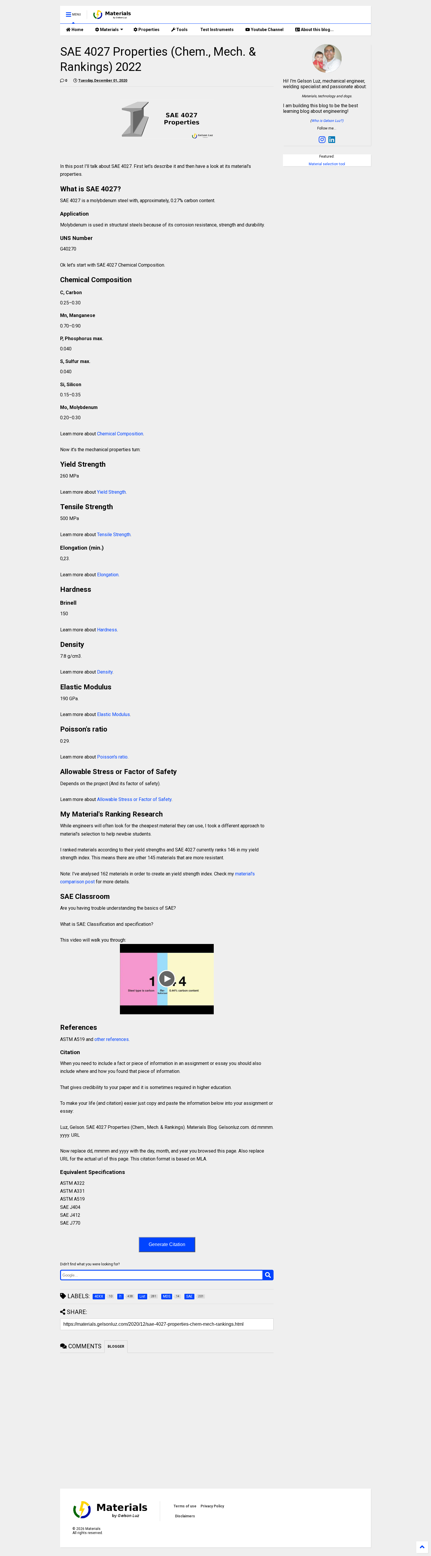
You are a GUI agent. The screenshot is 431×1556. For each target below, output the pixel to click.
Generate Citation (167, 1244)
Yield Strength (111, 492)
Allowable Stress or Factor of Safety (134, 799)
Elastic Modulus (113, 714)
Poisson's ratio (112, 757)
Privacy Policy (212, 1506)
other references (111, 1039)
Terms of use (185, 1506)
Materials (109, 29)
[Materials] (112, 16)
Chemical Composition (120, 434)
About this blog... (317, 29)
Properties (148, 29)
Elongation (107, 574)
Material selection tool (327, 164)
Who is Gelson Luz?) (327, 121)
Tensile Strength (113, 534)
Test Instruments (216, 29)
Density (105, 672)
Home (77, 29)
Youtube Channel (267, 29)
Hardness (107, 630)
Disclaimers (185, 1516)
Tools (181, 29)
